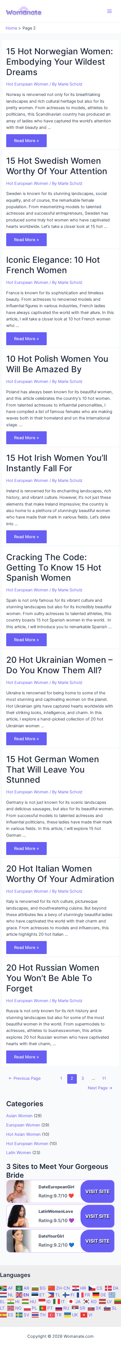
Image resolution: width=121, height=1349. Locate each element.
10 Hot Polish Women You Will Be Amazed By (57, 364)
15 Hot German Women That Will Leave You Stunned (52, 769)
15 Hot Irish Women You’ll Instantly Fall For (56, 463)
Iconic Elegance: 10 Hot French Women (53, 265)
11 (104, 1078)
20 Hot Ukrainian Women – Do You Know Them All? (59, 665)
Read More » (26, 142)
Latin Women (18, 1152)
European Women (23, 1125)
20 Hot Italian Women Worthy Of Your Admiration (60, 873)
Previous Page (24, 1078)
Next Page (100, 1087)
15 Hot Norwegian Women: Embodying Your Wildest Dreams (59, 61)
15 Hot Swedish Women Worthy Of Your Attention (56, 166)
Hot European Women (27, 84)
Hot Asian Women (23, 1134)
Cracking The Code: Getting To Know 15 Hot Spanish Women (53, 567)
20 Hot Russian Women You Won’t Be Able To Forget (52, 977)
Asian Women (19, 1115)
